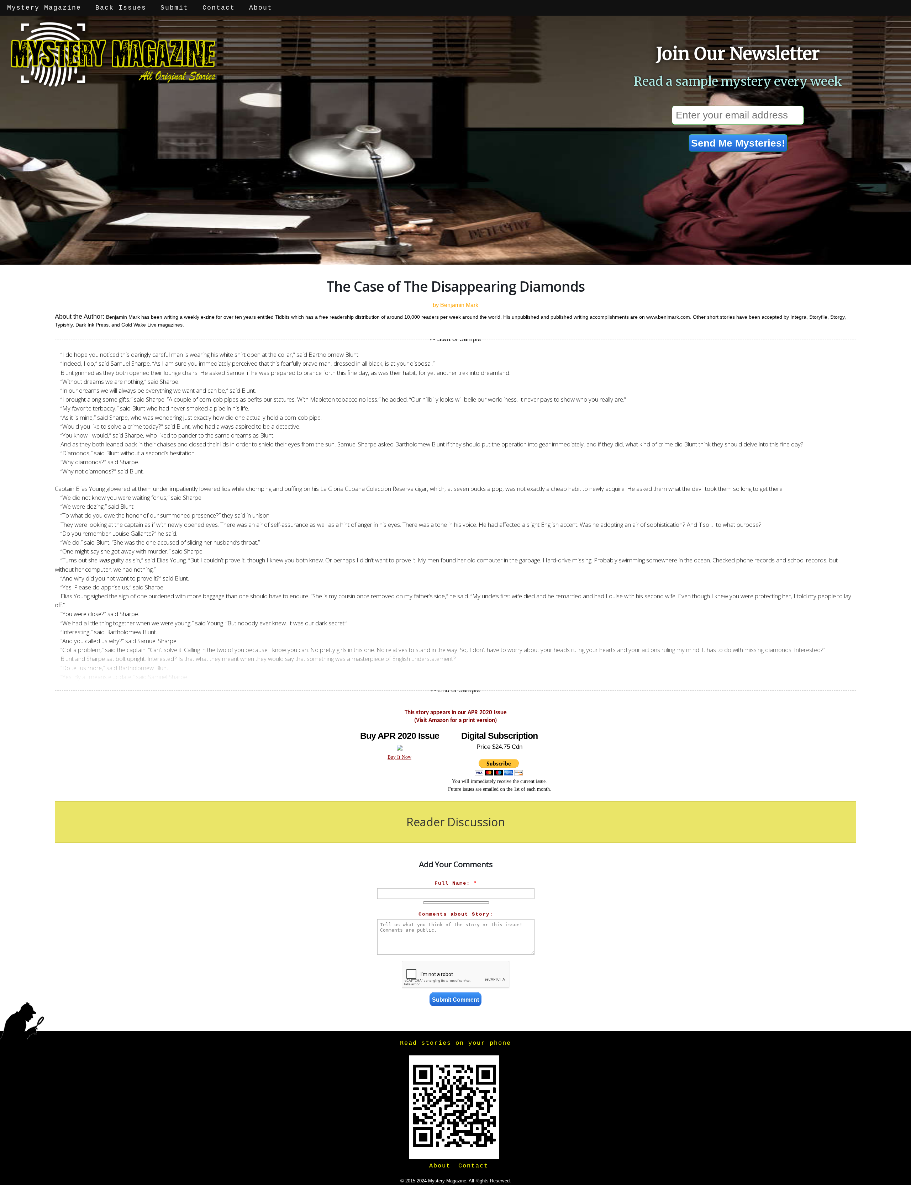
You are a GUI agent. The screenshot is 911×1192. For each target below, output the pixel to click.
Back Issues (120, 7)
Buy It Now (399, 756)
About (260, 7)
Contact (218, 7)
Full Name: (456, 883)
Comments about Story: (455, 914)
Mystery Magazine (44, 7)
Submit (174, 7)
